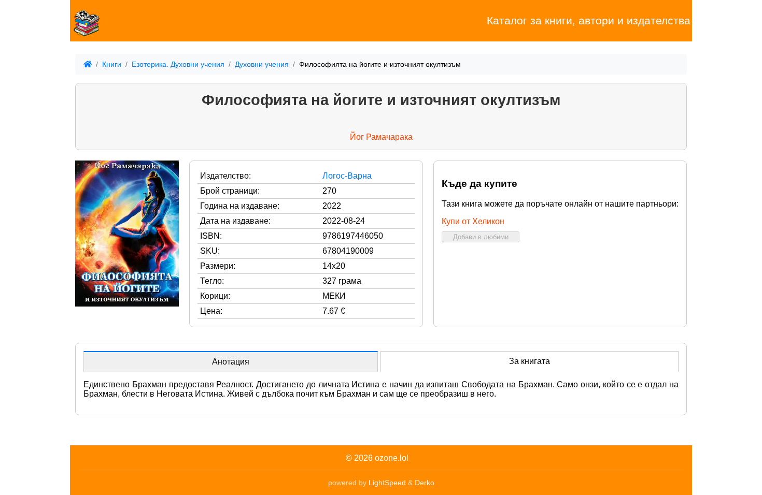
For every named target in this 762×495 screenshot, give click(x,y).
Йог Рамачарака (381, 137)
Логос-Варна (347, 175)
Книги (111, 64)
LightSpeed (387, 482)
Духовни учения (262, 64)
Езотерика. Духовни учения (178, 64)
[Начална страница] (122, 20)
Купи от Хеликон (473, 221)
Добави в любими (481, 237)
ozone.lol (391, 458)
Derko (424, 482)
